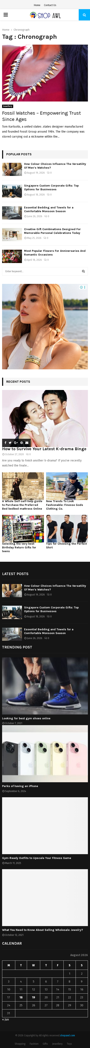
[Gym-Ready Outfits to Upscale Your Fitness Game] (45, 825)
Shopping (20, 1043)
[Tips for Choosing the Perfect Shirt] (67, 529)
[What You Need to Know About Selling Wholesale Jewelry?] (45, 897)
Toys (69, 1043)
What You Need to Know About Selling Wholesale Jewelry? (42, 930)
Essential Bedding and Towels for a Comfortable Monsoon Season (48, 209)
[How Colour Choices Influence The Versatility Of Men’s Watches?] (12, 169)
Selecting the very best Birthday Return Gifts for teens (19, 547)
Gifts (45, 1043)
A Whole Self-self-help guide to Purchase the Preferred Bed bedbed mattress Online (22, 504)
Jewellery (7, 106)
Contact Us (50, 5)
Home (37, 5)
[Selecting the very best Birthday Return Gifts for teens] (23, 529)
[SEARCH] (83, 271)
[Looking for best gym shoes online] (45, 685)
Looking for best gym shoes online (26, 718)
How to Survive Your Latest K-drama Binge (44, 448)
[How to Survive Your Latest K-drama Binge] (45, 418)
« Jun (5, 1019)
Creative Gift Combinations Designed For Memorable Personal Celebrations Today (52, 231)
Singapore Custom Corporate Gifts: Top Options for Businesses (51, 187)
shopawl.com (67, 1035)
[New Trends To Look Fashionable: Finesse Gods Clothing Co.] (67, 486)
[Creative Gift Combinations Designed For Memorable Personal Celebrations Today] (12, 234)
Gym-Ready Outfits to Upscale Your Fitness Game (36, 858)
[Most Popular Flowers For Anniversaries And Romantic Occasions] (12, 256)
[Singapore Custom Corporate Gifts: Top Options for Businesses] (12, 191)
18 (21, 997)
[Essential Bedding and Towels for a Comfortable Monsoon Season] (12, 212)
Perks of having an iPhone (20, 786)
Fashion (34, 1043)
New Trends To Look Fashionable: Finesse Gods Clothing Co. (64, 504)
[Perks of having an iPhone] (45, 753)
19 (33, 997)
